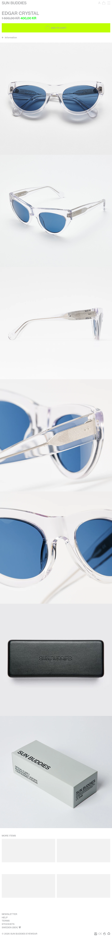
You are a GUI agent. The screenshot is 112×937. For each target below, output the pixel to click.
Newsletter (9, 914)
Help (5, 917)
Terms (6, 920)
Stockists (8, 924)
